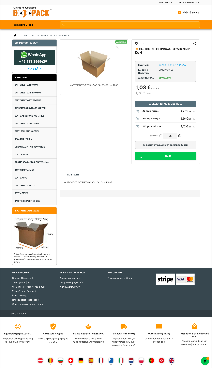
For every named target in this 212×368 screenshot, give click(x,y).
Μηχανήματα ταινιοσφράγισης (30, 147)
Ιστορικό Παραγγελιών (71, 282)
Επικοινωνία (165, 2)
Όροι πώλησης (19, 295)
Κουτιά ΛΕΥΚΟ (21, 193)
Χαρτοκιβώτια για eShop (27, 123)
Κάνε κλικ (34, 68)
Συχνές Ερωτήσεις (21, 282)
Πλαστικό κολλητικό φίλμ (28, 201)
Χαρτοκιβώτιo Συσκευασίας (28, 100)
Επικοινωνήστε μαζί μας (120, 278)
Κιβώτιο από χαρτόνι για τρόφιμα (32, 162)
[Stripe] (165, 279)
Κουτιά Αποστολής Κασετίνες (29, 116)
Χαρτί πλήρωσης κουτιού (27, 131)
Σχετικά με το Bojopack (24, 291)
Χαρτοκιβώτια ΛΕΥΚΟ (25, 185)
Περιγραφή (73, 174)
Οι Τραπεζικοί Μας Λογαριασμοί (28, 286)
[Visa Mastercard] (185, 279)
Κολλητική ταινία (23, 139)
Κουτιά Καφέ (21, 177)
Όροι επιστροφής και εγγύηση (27, 304)
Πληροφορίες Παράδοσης (25, 299)
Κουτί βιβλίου (21, 154)
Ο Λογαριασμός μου (188, 2)
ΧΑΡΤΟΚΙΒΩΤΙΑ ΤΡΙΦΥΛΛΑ (26, 85)
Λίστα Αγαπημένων (70, 286)
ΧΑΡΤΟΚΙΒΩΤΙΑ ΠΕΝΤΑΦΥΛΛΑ (28, 92)
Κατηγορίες (25, 24)
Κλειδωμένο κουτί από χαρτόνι (30, 108)
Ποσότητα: (153, 136)
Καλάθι (168, 156)
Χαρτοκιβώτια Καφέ (24, 170)
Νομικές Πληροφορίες (23, 278)
